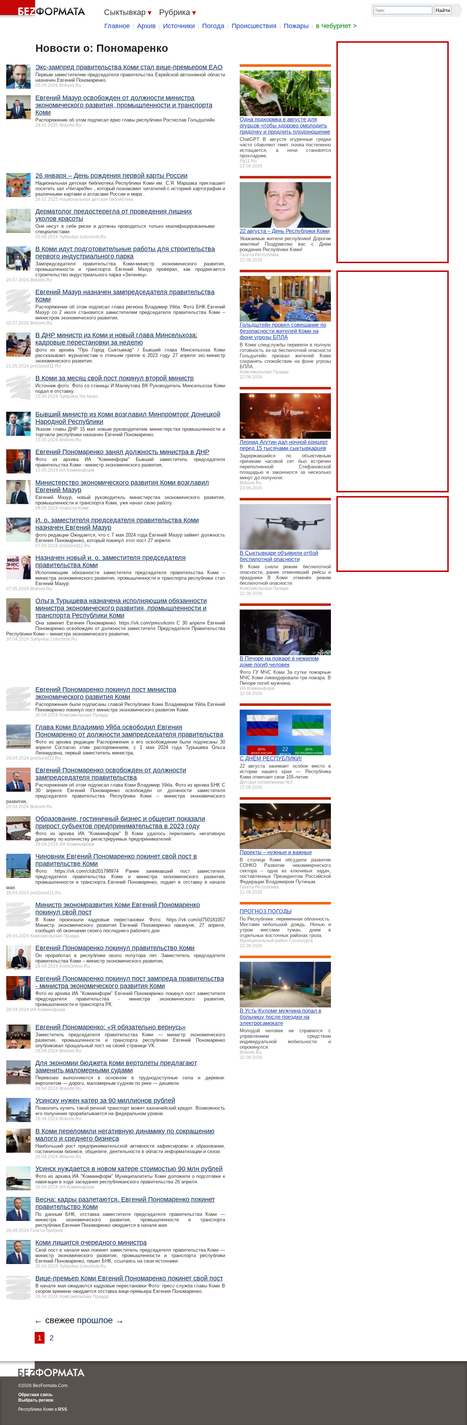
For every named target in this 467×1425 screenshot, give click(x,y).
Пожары (296, 26)
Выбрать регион (35, 1400)
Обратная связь (35, 1394)
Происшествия (254, 26)
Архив (146, 26)
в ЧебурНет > (336, 26)
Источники (179, 26)
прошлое (95, 1320)
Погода (213, 26)
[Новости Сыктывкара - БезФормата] (44, 9)
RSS (62, 1409)
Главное (117, 26)
